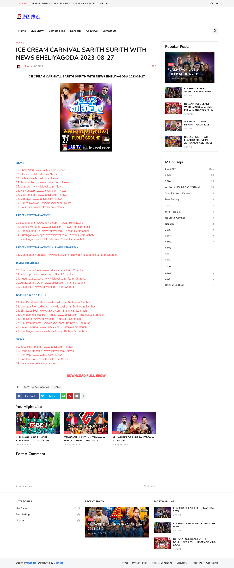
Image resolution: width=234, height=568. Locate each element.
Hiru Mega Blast (189, 211)
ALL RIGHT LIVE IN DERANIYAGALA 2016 (196, 123)
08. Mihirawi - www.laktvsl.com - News (39, 198)
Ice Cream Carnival (40, 387)
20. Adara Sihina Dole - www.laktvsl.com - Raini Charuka (50, 282)
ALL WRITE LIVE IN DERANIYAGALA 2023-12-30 (133, 439)
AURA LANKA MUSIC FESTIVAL (189, 187)
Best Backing (56, 31)
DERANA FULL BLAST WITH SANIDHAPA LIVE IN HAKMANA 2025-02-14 (198, 107)
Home (22, 31)
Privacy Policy (139, 562)
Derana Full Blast (189, 285)
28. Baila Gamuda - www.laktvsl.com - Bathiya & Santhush (51, 327)
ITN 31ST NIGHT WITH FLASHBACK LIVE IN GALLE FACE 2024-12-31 (198, 140)
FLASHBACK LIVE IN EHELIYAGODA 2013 (193, 510)
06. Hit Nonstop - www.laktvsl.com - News (41, 190)
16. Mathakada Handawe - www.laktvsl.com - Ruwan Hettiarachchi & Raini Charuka (67, 254)
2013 (189, 260)
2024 (189, 181)
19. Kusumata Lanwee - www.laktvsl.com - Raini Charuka (50, 278)
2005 (189, 248)
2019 (189, 242)
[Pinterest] (70, 396)
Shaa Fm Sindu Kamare (189, 193)
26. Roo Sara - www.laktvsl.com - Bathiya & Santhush (48, 318)
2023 (28, 42)
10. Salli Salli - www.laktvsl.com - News (40, 207)
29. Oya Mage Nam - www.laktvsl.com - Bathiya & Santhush (52, 331)
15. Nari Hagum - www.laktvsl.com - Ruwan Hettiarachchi (50, 239)
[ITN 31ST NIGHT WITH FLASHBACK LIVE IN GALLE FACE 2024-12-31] (173, 141)
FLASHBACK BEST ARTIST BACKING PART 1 (198, 90)
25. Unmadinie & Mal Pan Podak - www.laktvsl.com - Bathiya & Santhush (60, 314)
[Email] (77, 396)
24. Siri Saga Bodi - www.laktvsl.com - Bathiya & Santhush (51, 310)
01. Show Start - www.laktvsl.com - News (40, 170)
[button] (215, 31)
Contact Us (109, 31)
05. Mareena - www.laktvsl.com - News (39, 186)
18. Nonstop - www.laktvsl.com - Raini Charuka (44, 274)
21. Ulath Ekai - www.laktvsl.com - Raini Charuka (45, 286)
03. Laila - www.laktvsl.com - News (37, 178)
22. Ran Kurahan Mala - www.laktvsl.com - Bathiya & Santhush (54, 302)
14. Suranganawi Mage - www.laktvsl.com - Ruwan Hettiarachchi (55, 235)
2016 (189, 230)
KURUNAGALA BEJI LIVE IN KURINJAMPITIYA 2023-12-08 (32, 439)
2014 (189, 205)
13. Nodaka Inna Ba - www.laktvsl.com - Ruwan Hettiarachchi (53, 230)
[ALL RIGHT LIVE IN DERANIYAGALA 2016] (173, 125)
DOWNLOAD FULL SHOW (86, 376)
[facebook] (212, 3)
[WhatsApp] (63, 396)
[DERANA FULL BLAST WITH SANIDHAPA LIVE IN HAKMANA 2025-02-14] (173, 108)
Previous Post (25, 486)
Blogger (31, 562)
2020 (189, 266)
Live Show (37, 31)
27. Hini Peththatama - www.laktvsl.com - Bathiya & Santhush (53, 323)
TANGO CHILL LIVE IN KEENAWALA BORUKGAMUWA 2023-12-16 (84, 439)
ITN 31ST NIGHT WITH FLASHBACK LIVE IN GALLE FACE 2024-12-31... (70, 3)
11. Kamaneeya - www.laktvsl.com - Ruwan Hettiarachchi (50, 222)
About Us (92, 31)
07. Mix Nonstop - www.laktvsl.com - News (41, 194)
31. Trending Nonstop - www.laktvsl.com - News (45, 350)
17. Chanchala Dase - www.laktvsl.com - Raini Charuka (49, 270)
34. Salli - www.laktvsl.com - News (37, 363)
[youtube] (217, 3)
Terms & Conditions (161, 562)
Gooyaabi (59, 562)
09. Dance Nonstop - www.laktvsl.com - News (43, 203)
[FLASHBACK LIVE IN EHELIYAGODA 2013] (162, 512)
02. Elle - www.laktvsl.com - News (36, 174)
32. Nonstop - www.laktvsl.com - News (39, 355)
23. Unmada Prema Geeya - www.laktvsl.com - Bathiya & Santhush (56, 306)
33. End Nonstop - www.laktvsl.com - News (42, 359)
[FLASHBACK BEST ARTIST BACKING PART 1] (173, 92)
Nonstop (75, 31)
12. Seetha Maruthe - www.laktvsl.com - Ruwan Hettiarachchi (53, 226)
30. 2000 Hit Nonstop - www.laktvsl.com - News (44, 346)
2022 (189, 272)
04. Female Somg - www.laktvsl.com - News (42, 182)
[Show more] (84, 396)
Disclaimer (181, 562)
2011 (189, 254)
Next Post (149, 486)
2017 (189, 236)
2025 (189, 278)
